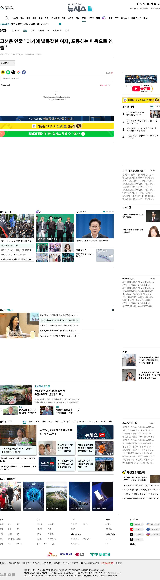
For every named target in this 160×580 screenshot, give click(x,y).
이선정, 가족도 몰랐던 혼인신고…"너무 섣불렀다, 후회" (59, 320)
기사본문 (5, 62)
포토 (117, 18)
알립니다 (119, 563)
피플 (124, 351)
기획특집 (51, 534)
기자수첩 (126, 207)
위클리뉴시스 (155, 8)
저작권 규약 (48, 563)
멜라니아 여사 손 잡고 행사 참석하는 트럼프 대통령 (17, 240)
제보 (146, 18)
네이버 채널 (138, 524)
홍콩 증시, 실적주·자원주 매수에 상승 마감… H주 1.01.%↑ (85, 464)
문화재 (41, 30)
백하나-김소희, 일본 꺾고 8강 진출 (13, 254)
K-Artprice (134, 8)
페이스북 (154, 529)
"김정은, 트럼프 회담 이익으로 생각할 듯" (64, 412)
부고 (45, 544)
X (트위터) (138, 534)
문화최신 (16, 30)
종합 (24, 421)
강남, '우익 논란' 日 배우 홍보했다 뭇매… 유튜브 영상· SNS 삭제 (65, 448)
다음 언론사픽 (155, 524)
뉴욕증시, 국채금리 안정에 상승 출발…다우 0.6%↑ (56, 431)
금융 (40, 18)
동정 (53, 544)
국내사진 (74, 524)
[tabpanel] (95, 229)
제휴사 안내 (26, 563)
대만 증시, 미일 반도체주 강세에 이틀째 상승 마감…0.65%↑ (18, 468)
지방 (78, 18)
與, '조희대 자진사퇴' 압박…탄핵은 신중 (28, 412)
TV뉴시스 (125, 18)
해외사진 (85, 524)
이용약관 (75, 563)
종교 (67, 30)
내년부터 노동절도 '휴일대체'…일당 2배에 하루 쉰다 (18, 460)
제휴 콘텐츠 (136, 18)
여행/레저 (57, 30)
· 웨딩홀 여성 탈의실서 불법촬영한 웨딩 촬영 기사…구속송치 (141, 490)
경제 (34, 18)
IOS (107, 544)
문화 (84, 18)
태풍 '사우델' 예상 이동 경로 (85, 254)
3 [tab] (110, 211)
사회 (64, 18)
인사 (38, 544)
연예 (98, 18)
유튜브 (138, 529)
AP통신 (108, 524)
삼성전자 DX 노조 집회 (9, 245)
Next (78, 410)
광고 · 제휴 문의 (14, 563)
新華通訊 (109, 529)
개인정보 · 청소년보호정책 (90, 563)
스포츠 (91, 18)
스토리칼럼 (51, 524)
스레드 (138, 539)
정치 (22, 18)
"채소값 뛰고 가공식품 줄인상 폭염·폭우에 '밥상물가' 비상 (49, 392)
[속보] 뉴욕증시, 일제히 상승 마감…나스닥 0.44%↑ (25, 24)
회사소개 (3, 563)
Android (108, 539)
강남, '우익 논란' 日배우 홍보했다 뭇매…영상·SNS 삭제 (59, 315)
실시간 (15, 18)
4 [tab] (113, 211)
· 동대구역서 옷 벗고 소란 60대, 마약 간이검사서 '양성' (141, 498)
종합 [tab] (158, 106)
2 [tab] (107, 211)
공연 (25, 30)
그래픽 (73, 529)
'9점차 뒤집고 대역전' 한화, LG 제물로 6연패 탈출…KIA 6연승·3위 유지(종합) (86, 448)
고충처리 (57, 563)
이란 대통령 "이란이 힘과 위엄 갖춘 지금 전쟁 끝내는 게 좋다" (66, 464)
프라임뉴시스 (144, 8)
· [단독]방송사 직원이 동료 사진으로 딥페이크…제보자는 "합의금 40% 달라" (141, 494)
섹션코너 (39, 539)
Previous (1, 410)
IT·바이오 (55, 18)
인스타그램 (155, 534)
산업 (47, 18)
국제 (28, 18)
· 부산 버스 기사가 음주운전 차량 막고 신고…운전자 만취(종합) (141, 485)
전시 (33, 30)
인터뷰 (39, 534)
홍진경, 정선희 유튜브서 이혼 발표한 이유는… (58, 330)
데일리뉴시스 (52, 539)
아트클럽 (39, 529)
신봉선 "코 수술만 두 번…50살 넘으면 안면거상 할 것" (59, 325)
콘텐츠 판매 (37, 563)
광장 (111, 18)
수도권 (71, 18)
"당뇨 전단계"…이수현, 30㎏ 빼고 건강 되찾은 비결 (59, 335)
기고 (49, 529)
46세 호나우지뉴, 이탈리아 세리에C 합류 (16, 259)
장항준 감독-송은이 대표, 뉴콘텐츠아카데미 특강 (17, 250)
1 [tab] (104, 211)
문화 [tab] (152, 106)
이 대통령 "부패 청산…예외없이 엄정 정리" (93, 240)
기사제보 (66, 563)
